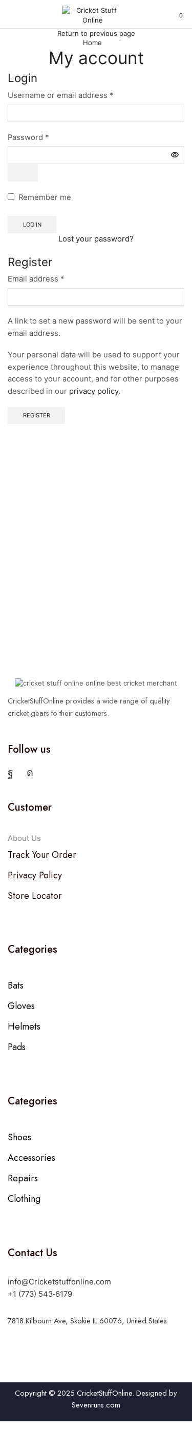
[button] (12, 15)
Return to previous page (96, 33)
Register (36, 415)
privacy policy (93, 391)
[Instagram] (30, 773)
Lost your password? (96, 239)
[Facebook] (10, 773)
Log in (32, 224)
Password (28, 137)
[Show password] (23, 173)
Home (92, 42)
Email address (36, 279)
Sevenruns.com (96, 1405)
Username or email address (60, 95)
